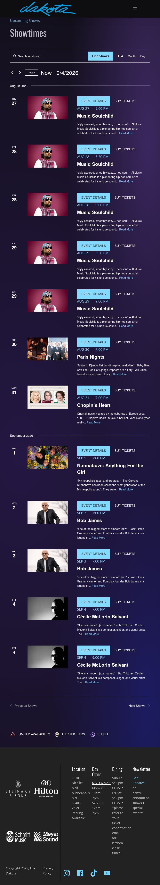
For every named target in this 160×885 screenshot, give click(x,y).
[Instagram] (66, 873)
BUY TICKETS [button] (125, 101)
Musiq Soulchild (95, 115)
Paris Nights (90, 356)
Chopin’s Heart (93, 405)
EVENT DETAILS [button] (93, 101)
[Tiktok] (93, 873)
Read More (126, 133)
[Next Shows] (20, 72)
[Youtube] (107, 873)
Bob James (89, 520)
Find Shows (100, 56)
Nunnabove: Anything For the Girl (110, 468)
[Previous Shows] (12, 72)
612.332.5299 (101, 783)
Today (31, 72)
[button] (135, 9)
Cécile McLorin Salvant (102, 616)
